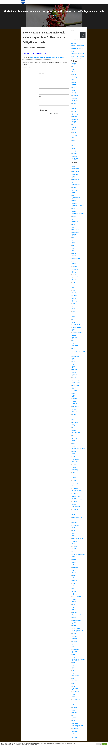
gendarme (74, 409)
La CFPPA (74, 464)
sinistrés (73, 664)
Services (73, 662)
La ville (73, 475)
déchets (73, 322)
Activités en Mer (75, 173)
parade (73, 556)
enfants (73, 366)
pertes (73, 570)
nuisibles (73, 543)
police (73, 586)
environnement (74, 369)
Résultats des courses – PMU (77, 630)
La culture (74, 467)
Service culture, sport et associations (78, 659)
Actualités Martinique (76, 184)
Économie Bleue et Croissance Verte (78, 351)
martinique (74, 524)
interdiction (74, 441)
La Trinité (73, 472)
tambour (73, 685)
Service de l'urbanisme (76, 660)
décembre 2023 (75, 114)
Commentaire (41, 73)
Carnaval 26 (74, 274)
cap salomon (74, 268)
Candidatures (74, 266)
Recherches (74, 622)
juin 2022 (73, 143)
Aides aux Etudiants (75, 198)
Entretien (73, 367)
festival (73, 395)
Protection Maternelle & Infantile (78, 606)
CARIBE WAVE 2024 (75, 269)
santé (73, 648)
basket (73, 245)
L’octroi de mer (75, 462)
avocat (73, 239)
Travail (73, 702)
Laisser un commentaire (54, 18)
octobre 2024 (74, 98)
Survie (73, 683)
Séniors (73, 657)
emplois (73, 361)
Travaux (73, 704)
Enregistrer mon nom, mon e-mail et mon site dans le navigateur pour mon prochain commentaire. (53, 110)
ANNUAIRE (74, 211)
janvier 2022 (74, 151)
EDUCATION (74, 355)
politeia (73, 588)
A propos (72, 1)
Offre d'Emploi (74, 546)
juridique (73, 453)
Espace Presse (75, 374)
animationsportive (75, 208)
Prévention (74, 599)
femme (73, 392)
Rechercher (73, 30)
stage (73, 681)
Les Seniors (74, 498)
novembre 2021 (75, 155)
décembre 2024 (75, 95)
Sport (73, 678)
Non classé (74, 540)
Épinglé (73, 371)
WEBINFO (55, 17)
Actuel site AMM (82, 1)
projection (74, 602)
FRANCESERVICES (75, 406)
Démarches (74, 326)
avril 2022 (74, 147)
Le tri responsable (75, 483)
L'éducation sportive (75, 459)
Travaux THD (74, 705)
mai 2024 (73, 106)
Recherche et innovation (76, 620)
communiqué (74, 295)
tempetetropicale (75, 688)
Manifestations (74, 522)
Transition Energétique (76, 699)
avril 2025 (74, 89)
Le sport (73, 482)
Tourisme (73, 694)
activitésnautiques (75, 174)
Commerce (74, 292)
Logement (74, 511)
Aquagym (73, 224)
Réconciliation (74, 623)
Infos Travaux (74, 438)
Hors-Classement (75, 425)
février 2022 (74, 150)
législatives (74, 486)
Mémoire (73, 527)
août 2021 (74, 159)
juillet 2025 (74, 84)
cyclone (73, 311)
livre (73, 507)
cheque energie (75, 280)
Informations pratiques (76, 432)
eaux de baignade (75, 345)
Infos (56, 15)
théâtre (73, 693)
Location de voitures (75, 509)
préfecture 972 (75, 594)
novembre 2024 (75, 97)
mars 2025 (74, 90)
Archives (73, 226)
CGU (76, 1)
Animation (74, 206)
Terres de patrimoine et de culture (78, 689)
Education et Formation (76, 356)
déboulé (73, 321)
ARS (73, 231)
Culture (73, 308)
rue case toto (74, 641)
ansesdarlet (74, 216)
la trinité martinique (75, 474)
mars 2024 (74, 109)
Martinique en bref (75, 525)
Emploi (73, 359)
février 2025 (74, 92)
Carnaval (73, 271)
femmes (73, 393)
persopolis (74, 569)
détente (73, 330)
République (74, 627)
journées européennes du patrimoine (78, 448)
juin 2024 (73, 105)
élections (73, 358)
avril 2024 (74, 108)
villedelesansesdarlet (75, 728)
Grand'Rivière (74, 416)
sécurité (73, 656)
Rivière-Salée (74, 638)
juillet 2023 (74, 122)
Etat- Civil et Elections (76, 382)
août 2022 (74, 140)
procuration (74, 601)
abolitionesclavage (75, 168)
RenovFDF (74, 625)
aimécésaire (74, 200)
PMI (73, 585)
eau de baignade (75, 342)
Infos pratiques (74, 437)
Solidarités (74, 668)
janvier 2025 (74, 93)
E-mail (40, 96)
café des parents (75, 263)
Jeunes (73, 443)
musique (73, 536)
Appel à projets (75, 218)
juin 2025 (73, 85)
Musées (73, 535)
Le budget (74, 478)
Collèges (73, 290)
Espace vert (74, 377)
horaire (73, 424)
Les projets (74, 495)
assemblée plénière (75, 232)
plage (73, 577)
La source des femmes (76, 470)
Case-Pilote (74, 277)
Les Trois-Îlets (74, 501)
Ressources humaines (76, 628)
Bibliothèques (74, 255)
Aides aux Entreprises (76, 197)
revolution (74, 633)
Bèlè (73, 248)
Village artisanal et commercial (77, 725)
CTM (73, 306)
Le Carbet (74, 480)
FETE (73, 396)
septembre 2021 (75, 158)
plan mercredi (74, 580)
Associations (74, 235)
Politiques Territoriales (76, 590)
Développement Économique (77, 332)
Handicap (73, 421)
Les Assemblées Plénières (77, 490)
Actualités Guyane (75, 182)
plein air (73, 581)
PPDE (73, 593)
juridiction (74, 451)
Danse (73, 314)
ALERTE (73, 202)
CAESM (73, 261)
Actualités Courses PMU (76, 179)
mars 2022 (74, 148)
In (72, 427)
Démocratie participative (76, 327)
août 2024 (74, 101)
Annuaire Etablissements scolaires (78, 213)
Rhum (73, 635)
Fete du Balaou (74, 398)
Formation (74, 401)
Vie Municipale (74, 718)
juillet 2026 (74, 64)
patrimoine (74, 562)
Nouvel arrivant (74, 541)
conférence (74, 298)
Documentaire (74, 337)
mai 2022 (73, 145)
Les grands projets (75, 493)
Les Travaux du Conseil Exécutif (77, 499)
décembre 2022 (75, 134)
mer (73, 528)
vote (73, 733)
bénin (73, 250)
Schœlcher (74, 652)
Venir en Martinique (75, 714)
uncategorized (74, 712)
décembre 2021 (75, 153)
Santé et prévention (75, 649)
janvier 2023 (74, 132)
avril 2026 (74, 69)
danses (73, 316)
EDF (73, 353)
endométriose (74, 363)
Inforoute (73, 433)
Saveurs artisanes (75, 651)
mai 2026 (73, 68)
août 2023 (74, 121)
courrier (73, 303)
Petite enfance (74, 573)
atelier (73, 237)
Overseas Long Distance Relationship (78, 554)
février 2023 (74, 130)
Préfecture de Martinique (76, 596)
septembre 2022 (75, 138)
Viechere (73, 720)
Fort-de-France (75, 403)
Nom (40, 90)
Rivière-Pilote (74, 636)
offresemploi (74, 548)
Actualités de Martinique (76, 181)
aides (73, 195)
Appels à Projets (75, 221)
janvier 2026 (74, 74)
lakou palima (74, 477)
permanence (74, 565)
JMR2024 (74, 445)
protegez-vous (74, 607)
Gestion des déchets (75, 412)
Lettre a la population (76, 506)
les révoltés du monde (76, 496)
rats (73, 619)
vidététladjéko (74, 717)
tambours (73, 686)
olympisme (74, 549)
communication (75, 293)
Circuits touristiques (75, 284)
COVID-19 (74, 305)
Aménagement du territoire (77, 205)
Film (73, 400)
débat (73, 319)
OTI (72, 551)
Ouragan (73, 553)
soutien (73, 673)
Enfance (73, 364)
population (74, 591)
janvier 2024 (74, 113)
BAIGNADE (74, 242)
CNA (73, 288)
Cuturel (73, 309)
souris (73, 672)
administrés (74, 187)
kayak (73, 454)
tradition (73, 697)
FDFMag (73, 388)
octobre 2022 (74, 137)
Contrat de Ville (75, 301)
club (73, 287)
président (73, 598)
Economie (74, 350)
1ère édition (74, 165)
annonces (73, 210)
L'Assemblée (74, 458)
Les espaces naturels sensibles (77, 491)
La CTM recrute (75, 466)
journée (73, 446)
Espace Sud (74, 375)
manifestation (74, 520)
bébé (73, 247)
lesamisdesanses (75, 503)
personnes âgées (75, 567)
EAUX (73, 343)
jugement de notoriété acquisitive (78, 449)
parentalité (74, 559)
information (74, 430)
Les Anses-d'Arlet (75, 488)
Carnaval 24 (74, 272)
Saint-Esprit (74, 643)
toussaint (73, 696)
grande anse (74, 417)
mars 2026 (74, 71)
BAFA (73, 240)
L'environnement (75, 461)
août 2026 (74, 63)
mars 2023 (74, 129)
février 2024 (74, 111)
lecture (73, 485)
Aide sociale (74, 193)
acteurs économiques (76, 169)
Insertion (73, 440)
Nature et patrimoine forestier (77, 538)
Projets (73, 604)
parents (73, 561)
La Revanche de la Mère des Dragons (77, 53)
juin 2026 (73, 66)
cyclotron (73, 313)
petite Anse (74, 572)
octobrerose (74, 544)
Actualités (74, 177)
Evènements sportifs (75, 383)
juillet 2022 (74, 142)
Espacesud (74, 379)
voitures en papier (75, 731)
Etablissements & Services (77, 380)
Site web (40, 101)
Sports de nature (75, 680)
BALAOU (73, 243)
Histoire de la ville (75, 422)
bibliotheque (74, 253)
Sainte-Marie (74, 646)
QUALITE (73, 610)
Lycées (73, 512)
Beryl (73, 251)
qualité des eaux (75, 612)
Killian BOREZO (59, 13)
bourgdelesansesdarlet (76, 258)
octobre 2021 (74, 156)
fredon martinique (75, 408)
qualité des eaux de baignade (77, 614)
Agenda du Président (76, 190)
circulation (74, 285)
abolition (73, 166)
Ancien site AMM (74, 737)
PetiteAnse (74, 575)
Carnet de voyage (75, 276)
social (73, 665)
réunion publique (75, 631)
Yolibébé (73, 734)
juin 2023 (73, 124)
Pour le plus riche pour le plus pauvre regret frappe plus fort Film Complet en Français (78, 50)
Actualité (73, 176)
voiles (73, 730)
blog (73, 256)
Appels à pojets (75, 219)
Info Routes (74, 429)
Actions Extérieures (75, 171)
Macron (73, 514)
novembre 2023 (75, 116)
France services (75, 404)
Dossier (73, 338)
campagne (74, 264)
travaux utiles (74, 707)
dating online (74, 317)
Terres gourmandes (75, 691)
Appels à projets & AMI (76, 223)
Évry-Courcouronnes (75, 385)
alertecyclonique (75, 203)
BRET (73, 260)
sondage (73, 670)
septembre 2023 (75, 119)
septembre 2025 (75, 81)
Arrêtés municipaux (75, 229)
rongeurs (73, 639)
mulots (73, 533)
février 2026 (74, 72)
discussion (74, 335)
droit (73, 340)
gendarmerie (74, 411)
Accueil (67, 1)
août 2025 (74, 82)
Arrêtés (73, 227)
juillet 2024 (74, 103)
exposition (74, 387)
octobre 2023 (74, 118)
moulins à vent (74, 532)
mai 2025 (73, 87)
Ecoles (73, 348)
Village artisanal (75, 723)
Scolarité (73, 654)
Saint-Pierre (74, 644)
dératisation (74, 329)
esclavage (74, 372)
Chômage (73, 282)
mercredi (73, 530)
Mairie (73, 516)
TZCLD (73, 710)
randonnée (74, 615)
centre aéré (74, 279)
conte (73, 300)
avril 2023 (74, 127)
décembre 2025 (75, 76)
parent (73, 557)
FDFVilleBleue (74, 390)
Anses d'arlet (74, 214)
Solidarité (73, 667)
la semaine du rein (75, 469)
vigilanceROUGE (75, 722)
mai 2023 (73, 126)
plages (73, 578)
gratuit (73, 419)
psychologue (74, 609)
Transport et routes (75, 701)
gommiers (74, 414)
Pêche (73, 564)
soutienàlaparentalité (75, 675)
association (74, 234)
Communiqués (74, 297)
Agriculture (74, 192)
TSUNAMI (74, 709)
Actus (73, 185)
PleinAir (73, 583)
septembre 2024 (75, 100)
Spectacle (74, 676)
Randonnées (74, 617)
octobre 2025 (74, 79)
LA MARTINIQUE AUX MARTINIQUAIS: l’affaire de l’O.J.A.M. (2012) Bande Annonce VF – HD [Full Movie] (77, 56)
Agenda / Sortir (75, 189)
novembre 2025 (75, 77)
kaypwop (73, 456)
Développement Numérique (77, 334)
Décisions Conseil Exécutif (76, 324)
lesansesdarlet (74, 504)
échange (73, 346)
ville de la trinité (75, 726)
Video (73, 715)
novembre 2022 (75, 135)
